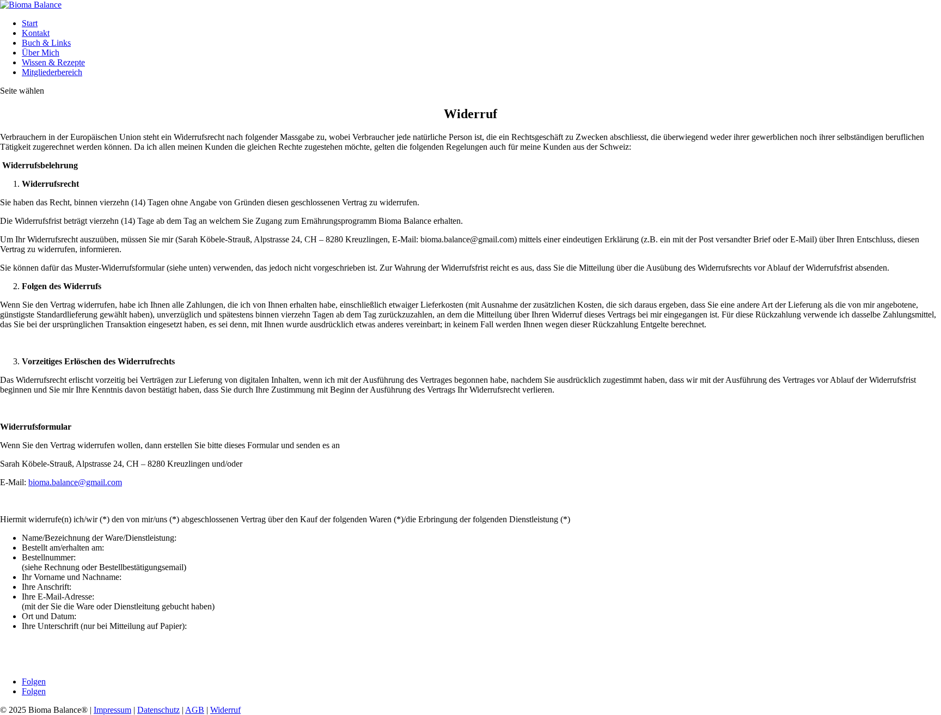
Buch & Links (46, 42)
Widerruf (225, 709)
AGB (194, 709)
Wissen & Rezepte (53, 62)
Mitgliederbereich (52, 72)
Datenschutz (158, 709)
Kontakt (36, 33)
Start (30, 23)
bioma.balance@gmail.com (75, 482)
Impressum (112, 709)
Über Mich (40, 52)
